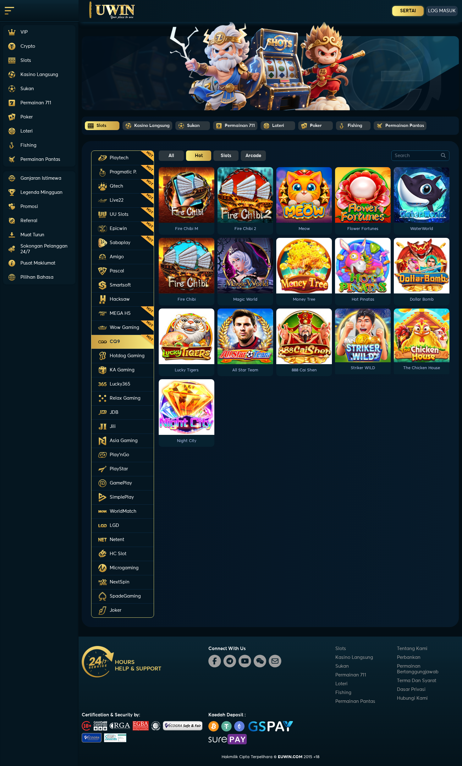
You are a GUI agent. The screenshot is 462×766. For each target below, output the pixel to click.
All (171, 155)
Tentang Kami (412, 648)
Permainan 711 (350, 675)
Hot (199, 155)
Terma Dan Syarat (416, 680)
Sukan (342, 666)
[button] (39, 249)
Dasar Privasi (411, 689)
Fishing (343, 692)
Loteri (341, 683)
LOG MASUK (442, 10)
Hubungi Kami (412, 698)
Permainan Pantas (355, 701)
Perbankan (409, 657)
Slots (226, 155)
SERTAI (408, 10)
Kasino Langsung (354, 657)
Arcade (253, 155)
